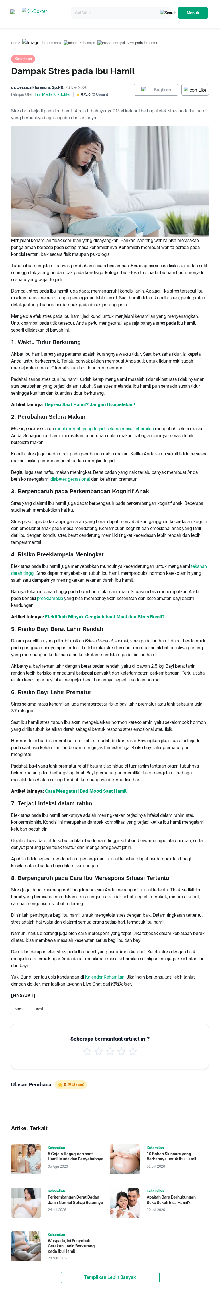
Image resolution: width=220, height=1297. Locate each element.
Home (15, 43)
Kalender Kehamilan (105, 977)
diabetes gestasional (70, 479)
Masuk (193, 13)
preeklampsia (50, 598)
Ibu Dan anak (51, 43)
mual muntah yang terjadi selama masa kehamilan (104, 428)
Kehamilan (87, 43)
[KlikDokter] (45, 13)
